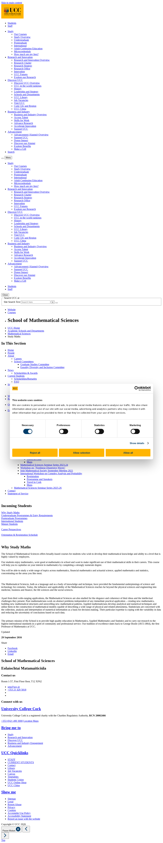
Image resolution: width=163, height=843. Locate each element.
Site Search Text (12, 302)
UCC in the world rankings (27, 86)
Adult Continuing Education (28, 48)
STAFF (11, 759)
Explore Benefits (22, 146)
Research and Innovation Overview (32, 60)
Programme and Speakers (39, 479)
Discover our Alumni (24, 143)
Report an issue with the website (24, 818)
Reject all (35, 452)
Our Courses (20, 34)
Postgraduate (20, 42)
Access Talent (21, 117)
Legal (10, 801)
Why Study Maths (10, 512)
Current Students (16, 376)
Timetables (13, 776)
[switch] (63, 431)
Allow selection (81, 452)
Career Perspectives (11, 529)
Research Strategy (23, 65)
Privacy (11, 807)
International (20, 45)
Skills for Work (21, 120)
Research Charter (22, 63)
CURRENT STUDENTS (21, 762)
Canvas (11, 774)
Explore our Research (25, 77)
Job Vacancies (21, 100)
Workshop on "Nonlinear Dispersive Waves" (42, 467)
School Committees (24, 361)
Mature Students (9, 524)
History (17, 88)
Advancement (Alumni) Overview (31, 134)
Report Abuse (14, 804)
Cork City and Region (25, 106)
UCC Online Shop (17, 782)
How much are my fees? (26, 54)
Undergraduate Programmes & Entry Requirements (27, 515)
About (11, 355)
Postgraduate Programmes (14, 518)
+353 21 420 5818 (17, 689)
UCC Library (21, 97)
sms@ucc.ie (14, 686)
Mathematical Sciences (19, 333)
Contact (11, 490)
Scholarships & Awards (26, 373)
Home (11, 350)
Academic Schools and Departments (26, 330)
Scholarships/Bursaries (25, 378)
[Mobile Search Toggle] (2, 158)
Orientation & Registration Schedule (19, 535)
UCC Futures (21, 74)
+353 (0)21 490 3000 (12, 721)
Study (11, 734)
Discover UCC (15, 740)
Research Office (22, 68)
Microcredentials (22, 51)
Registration (33, 476)
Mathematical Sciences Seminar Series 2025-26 (38, 487)
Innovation (19, 71)
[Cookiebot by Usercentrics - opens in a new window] (137, 388)
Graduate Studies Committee (34, 364)
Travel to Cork (34, 482)
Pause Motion (9, 830)
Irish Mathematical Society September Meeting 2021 (46, 470)
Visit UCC (19, 103)
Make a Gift (20, 149)
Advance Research (23, 123)
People (11, 353)
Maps (29, 462)
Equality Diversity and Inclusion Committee (42, 367)
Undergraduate (21, 40)
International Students (12, 521)
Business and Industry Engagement (25, 743)
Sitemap (12, 798)
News (11, 370)
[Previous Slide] (26, 829)
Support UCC (21, 129)
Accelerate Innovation (25, 126)
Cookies (12, 810)
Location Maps (31, 721)
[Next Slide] (5, 835)
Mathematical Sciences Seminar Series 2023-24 (44, 465)
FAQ (16, 381)
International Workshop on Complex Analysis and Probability (51, 473)
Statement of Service (18, 493)
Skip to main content (11, 2)
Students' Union (16, 779)
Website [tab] (12, 309)
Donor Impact (21, 140)
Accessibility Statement (19, 816)
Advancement (15, 746)
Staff (10, 26)
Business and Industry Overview (30, 114)
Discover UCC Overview (27, 83)
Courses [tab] (12, 312)
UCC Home (14, 328)
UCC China (20, 108)
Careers (18, 358)
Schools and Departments (27, 94)
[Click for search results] (56, 302)
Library (11, 768)
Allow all (128, 452)
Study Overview (22, 37)
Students (12, 23)
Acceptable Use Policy (19, 813)
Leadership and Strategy (26, 91)
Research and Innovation (20, 737)
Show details (137, 443)
